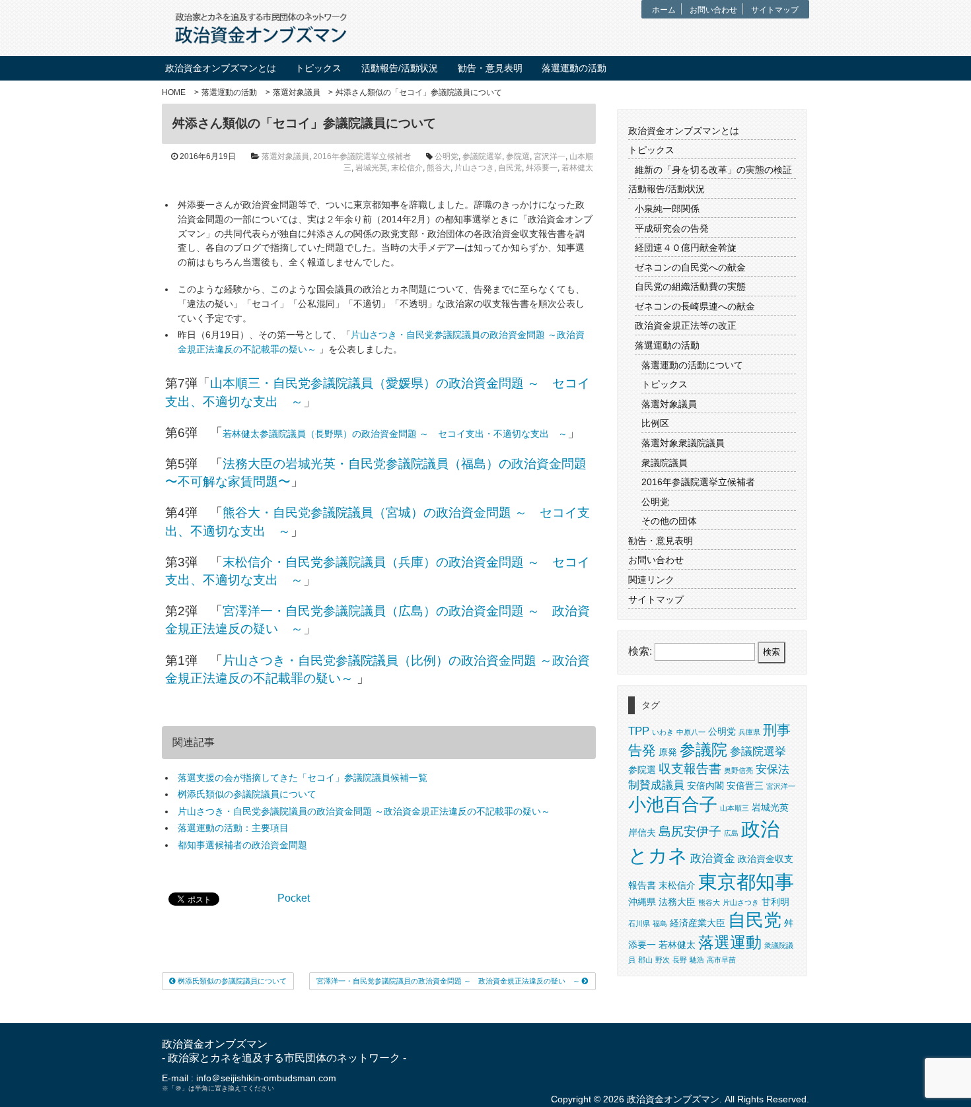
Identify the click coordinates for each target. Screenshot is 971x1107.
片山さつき (474, 167)
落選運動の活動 (574, 68)
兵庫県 (749, 732)
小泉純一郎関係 (667, 208)
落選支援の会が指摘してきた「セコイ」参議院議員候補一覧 (302, 777)
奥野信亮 (738, 770)
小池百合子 (672, 805)
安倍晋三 (745, 785)
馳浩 (697, 960)
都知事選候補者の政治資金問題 (242, 845)
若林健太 (577, 167)
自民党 (510, 167)
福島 (660, 923)
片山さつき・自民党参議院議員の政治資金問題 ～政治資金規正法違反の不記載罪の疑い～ (364, 811)
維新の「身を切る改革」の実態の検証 (713, 169)
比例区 (655, 423)
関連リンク (651, 579)
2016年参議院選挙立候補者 (362, 156)
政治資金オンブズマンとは (220, 68)
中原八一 (690, 732)
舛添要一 (541, 167)
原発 (668, 752)
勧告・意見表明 (490, 68)
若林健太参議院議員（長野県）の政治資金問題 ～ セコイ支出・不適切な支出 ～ (395, 433)
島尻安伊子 (690, 831)
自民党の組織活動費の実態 (690, 286)
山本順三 (734, 808)
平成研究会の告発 (672, 228)
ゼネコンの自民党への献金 (690, 267)
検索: (640, 651)
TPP (638, 731)
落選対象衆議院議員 (683, 443)
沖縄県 (642, 901)
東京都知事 (746, 881)
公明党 (446, 156)
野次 (662, 960)
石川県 (639, 923)
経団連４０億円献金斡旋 (686, 247)
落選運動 (730, 942)
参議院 (703, 749)
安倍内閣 (705, 785)
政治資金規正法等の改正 (686, 325)
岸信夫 (642, 832)
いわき (663, 732)
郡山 (645, 960)
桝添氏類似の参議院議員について (247, 794)
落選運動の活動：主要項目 (233, 827)
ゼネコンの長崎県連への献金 (695, 306)
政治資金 (712, 858)
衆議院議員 (664, 462)
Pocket (293, 898)
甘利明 (775, 901)
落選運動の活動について (692, 365)
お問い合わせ (713, 10)
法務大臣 (677, 901)
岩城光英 (371, 167)
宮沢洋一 (549, 156)
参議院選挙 (482, 156)
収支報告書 (690, 769)
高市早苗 (721, 960)
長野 (679, 960)
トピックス (318, 68)
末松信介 (407, 167)
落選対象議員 (296, 92)
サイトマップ (775, 10)
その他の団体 (669, 521)
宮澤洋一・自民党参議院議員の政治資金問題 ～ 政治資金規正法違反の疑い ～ (449, 981)
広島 (731, 833)
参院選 (518, 156)
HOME (174, 92)
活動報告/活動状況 (399, 68)
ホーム (664, 10)
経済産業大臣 (697, 923)
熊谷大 (438, 167)
